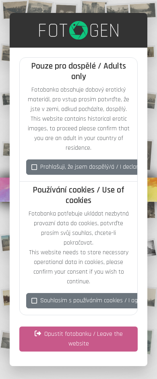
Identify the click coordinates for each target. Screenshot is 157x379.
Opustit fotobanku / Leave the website (83, 339)
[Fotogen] (78, 30)
